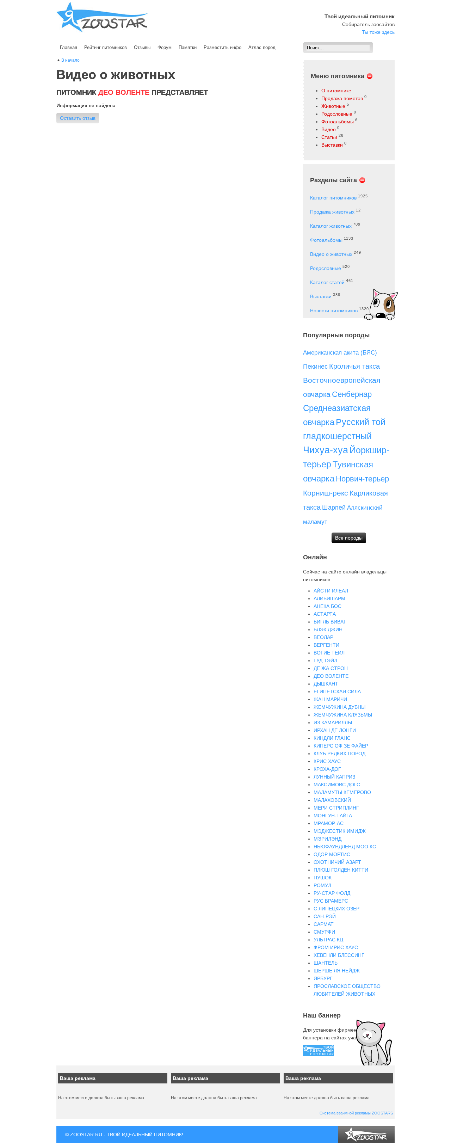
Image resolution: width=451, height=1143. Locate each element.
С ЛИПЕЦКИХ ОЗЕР (336, 908)
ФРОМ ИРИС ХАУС (336, 947)
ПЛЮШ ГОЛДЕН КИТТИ (341, 870)
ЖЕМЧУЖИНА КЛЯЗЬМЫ (343, 715)
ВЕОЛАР (323, 637)
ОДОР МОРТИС (332, 854)
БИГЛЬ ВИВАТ (330, 622)
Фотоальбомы (337, 121)
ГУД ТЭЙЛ (325, 660)
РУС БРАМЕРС (331, 901)
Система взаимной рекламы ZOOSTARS (356, 1113)
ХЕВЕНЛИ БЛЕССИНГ (339, 955)
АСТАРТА (325, 614)
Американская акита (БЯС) (340, 352)
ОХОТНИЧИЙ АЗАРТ (337, 862)
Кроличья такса (354, 366)
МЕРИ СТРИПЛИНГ (336, 808)
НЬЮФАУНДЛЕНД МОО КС (345, 846)
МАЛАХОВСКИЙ (332, 800)
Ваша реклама (77, 1078)
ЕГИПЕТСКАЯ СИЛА (337, 691)
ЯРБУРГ (323, 978)
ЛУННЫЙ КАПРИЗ (334, 777)
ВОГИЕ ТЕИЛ (329, 653)
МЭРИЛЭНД (327, 839)
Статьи (329, 137)
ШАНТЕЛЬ (326, 963)
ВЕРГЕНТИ (326, 645)
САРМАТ (324, 924)
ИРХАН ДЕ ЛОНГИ (335, 730)
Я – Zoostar (102, 17)
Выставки (332, 145)
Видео (328, 129)
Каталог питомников (333, 198)
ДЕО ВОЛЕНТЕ (331, 676)
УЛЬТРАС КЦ (328, 939)
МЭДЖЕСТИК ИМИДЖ (340, 831)
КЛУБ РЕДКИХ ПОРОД (339, 753)
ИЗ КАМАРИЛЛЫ (333, 722)
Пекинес (315, 366)
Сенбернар (352, 394)
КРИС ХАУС (327, 761)
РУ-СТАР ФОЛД (332, 893)
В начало (70, 60)
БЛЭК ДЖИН (328, 629)
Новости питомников (334, 310)
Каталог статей (327, 282)
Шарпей (334, 507)
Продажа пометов (342, 98)
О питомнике (336, 90)
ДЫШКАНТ (326, 684)
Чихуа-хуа (325, 450)
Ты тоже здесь (378, 32)
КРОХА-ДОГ (327, 769)
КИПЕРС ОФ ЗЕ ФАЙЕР (341, 746)
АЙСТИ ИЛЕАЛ (331, 591)
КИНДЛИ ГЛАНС (332, 738)
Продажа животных (332, 212)
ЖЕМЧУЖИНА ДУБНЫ (339, 707)
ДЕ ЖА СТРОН (331, 668)
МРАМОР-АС (329, 823)
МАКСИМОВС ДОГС (337, 784)
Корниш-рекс (325, 493)
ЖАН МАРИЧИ (330, 699)
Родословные (336, 114)
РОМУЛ (322, 885)
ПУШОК (323, 877)
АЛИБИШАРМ (329, 598)
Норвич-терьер (362, 478)
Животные (333, 106)
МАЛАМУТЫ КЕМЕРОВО (342, 792)
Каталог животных (331, 226)
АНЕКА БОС (327, 606)
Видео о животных (331, 254)
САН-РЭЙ (325, 916)
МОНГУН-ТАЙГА (333, 815)
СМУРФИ (324, 932)
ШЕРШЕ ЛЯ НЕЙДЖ (337, 970)
